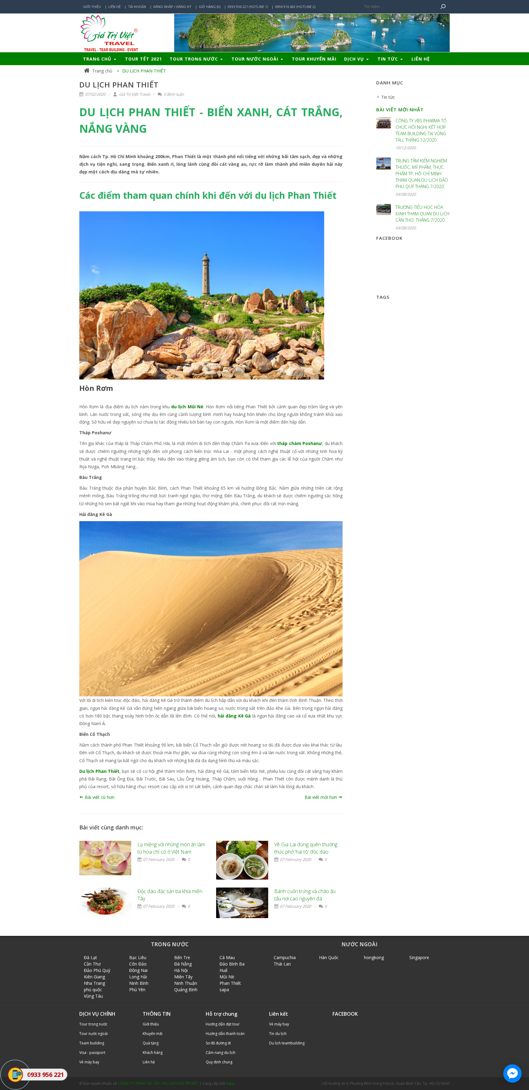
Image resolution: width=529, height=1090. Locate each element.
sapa (224, 989)
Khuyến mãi (153, 1033)
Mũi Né (226, 977)
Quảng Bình (185, 989)
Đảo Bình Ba (232, 964)
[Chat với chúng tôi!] (512, 1073)
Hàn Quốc (329, 957)
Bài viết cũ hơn (99, 797)
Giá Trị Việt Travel (134, 94)
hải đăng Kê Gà (234, 716)
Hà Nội (181, 970)
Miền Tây (183, 977)
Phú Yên (137, 989)
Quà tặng (151, 1043)
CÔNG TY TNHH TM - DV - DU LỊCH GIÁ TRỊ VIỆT (158, 1083)
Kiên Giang (94, 977)
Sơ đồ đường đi (218, 1043)
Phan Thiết (230, 983)
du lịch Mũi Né (187, 407)
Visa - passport (92, 1052)
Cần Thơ (92, 964)
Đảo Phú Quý (97, 970)
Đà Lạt (90, 957)
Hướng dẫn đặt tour (223, 1024)
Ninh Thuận (185, 983)
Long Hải (138, 977)
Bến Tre (182, 957)
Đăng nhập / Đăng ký (172, 6)
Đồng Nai (138, 970)
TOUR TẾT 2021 (143, 59)
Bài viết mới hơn (321, 797)
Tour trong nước (194, 59)
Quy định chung (219, 1062)
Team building (91, 1043)
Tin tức (388, 59)
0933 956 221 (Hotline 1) (248, 6)
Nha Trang (94, 983)
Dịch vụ (355, 59)
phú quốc (93, 989)
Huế (223, 970)
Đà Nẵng (183, 964)
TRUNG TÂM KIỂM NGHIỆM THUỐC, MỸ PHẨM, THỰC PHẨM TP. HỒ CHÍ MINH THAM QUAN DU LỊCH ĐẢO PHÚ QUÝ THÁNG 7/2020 (422, 173)
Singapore (419, 957)
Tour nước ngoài (255, 59)
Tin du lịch (278, 1033)
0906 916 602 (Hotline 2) (295, 6)
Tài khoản (137, 6)
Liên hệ (114, 6)
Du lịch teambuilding (287, 1043)
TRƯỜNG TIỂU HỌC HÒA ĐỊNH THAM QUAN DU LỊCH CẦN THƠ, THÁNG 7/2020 (422, 213)
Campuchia (285, 957)
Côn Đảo (138, 964)
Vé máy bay (89, 1062)
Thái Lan (282, 964)
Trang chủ (98, 59)
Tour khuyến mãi (314, 59)
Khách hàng (153, 1052)
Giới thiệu (92, 6)
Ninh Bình (138, 983)
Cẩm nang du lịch (220, 1052)
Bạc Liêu (137, 957)
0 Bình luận (173, 94)
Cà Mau (227, 957)
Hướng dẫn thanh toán (225, 1033)
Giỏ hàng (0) (209, 6)
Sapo (230, 1083)
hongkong (374, 957)
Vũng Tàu (93, 996)
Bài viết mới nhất (400, 109)
